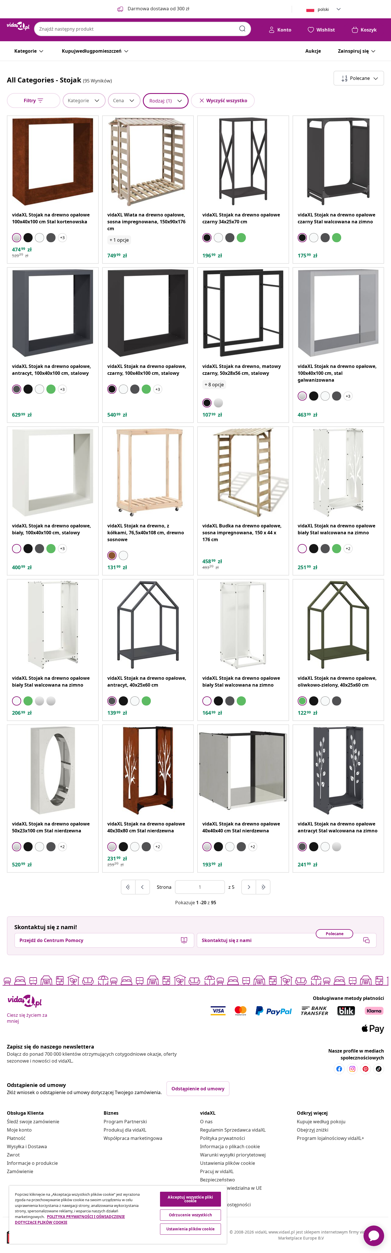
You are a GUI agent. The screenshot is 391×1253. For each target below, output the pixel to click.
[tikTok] (379, 1069)
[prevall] (128, 887)
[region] (118, 1215)
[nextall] (263, 887)
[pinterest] (365, 1069)
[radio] (16, 237)
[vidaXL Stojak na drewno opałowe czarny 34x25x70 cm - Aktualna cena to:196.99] (243, 161)
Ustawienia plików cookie (227, 1163)
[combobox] (142, 29)
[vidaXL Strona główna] (18, 26)
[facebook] (339, 1069)
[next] (249, 887)
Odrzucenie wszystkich (190, 1214)
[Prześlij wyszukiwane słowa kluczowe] (242, 28)
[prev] (142, 887)
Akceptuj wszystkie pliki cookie (190, 1199)
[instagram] (352, 1069)
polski (323, 9)
